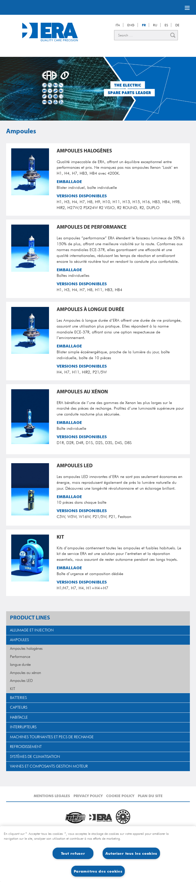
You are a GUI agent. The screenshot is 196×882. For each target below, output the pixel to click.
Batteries (18, 697)
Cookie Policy (120, 796)
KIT (12, 688)
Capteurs (18, 707)
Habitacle (19, 717)
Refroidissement (26, 746)
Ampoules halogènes (26, 648)
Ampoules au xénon (25, 672)
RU (155, 25)
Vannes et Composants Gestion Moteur (49, 766)
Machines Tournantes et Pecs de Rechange (52, 737)
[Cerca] (172, 35)
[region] (98, 854)
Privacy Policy (88, 796)
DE (177, 25)
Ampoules (19, 640)
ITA (118, 25)
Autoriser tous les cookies (131, 853)
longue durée (20, 664)
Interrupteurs (23, 727)
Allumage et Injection (32, 630)
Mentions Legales (52, 796)
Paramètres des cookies (98, 871)
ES (166, 25)
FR (144, 25)
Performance (20, 656)
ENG (130, 25)
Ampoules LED (21, 680)
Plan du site (150, 796)
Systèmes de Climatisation (35, 756)
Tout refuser (73, 853)
